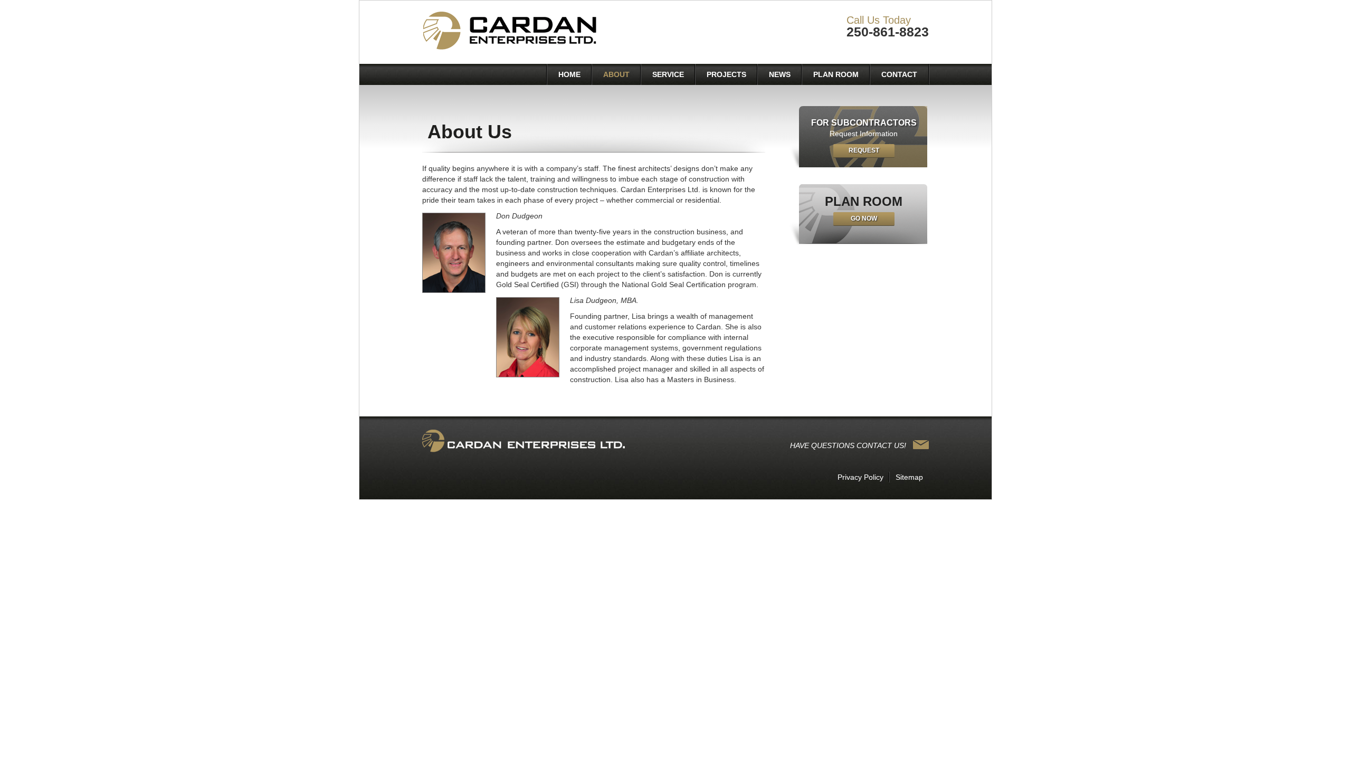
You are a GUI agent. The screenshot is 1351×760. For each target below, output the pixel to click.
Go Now (864, 218)
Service (668, 74)
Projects (726, 74)
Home (569, 74)
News (780, 74)
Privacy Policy (860, 477)
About (616, 74)
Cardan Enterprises (511, 31)
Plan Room (836, 74)
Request (864, 150)
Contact (899, 74)
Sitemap (909, 477)
